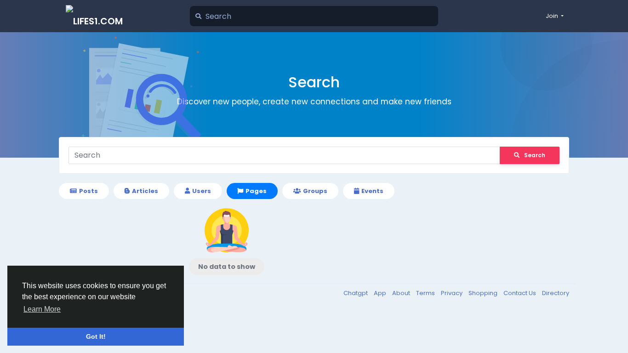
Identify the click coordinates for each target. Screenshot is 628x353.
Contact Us (520, 293)
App (381, 293)
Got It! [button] (96, 336)
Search (534, 155)
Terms (426, 293)
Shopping (483, 293)
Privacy (452, 293)
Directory (555, 293)
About (401, 293)
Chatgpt (356, 293)
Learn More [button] (42, 309)
